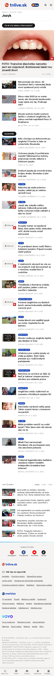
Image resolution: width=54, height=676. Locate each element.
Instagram (12, 555)
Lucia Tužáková (9, 74)
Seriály (34, 627)
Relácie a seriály (28, 599)
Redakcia (30, 585)
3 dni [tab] (43, 485)
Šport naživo (16, 627)
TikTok (43, 555)
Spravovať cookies (44, 585)
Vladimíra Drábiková (27, 196)
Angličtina (23, 335)
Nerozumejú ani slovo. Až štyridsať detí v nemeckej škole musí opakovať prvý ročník (34, 85)
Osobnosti (41, 599)
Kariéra (29, 604)
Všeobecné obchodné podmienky (28, 581)
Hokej (21, 457)
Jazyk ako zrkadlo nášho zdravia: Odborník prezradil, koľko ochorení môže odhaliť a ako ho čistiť (34, 209)
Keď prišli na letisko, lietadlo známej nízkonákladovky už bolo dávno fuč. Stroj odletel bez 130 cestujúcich (33, 492)
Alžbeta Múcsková (26, 148)
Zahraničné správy (34, 576)
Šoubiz (16, 599)
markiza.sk (23, 416)
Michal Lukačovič (26, 451)
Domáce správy (18, 576)
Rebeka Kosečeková (26, 255)
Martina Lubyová (25, 299)
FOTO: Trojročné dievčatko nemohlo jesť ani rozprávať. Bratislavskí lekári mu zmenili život (27, 67)
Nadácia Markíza (9, 608)
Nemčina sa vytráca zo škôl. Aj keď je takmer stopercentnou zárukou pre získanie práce (34, 376)
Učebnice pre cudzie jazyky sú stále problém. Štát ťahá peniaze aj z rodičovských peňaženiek (33, 357)
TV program (7, 599)
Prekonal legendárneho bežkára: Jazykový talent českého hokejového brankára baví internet (35, 464)
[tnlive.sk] (16, 5)
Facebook (23, 555)
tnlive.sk (5, 12)
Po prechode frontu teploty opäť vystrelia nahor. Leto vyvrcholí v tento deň (33, 502)
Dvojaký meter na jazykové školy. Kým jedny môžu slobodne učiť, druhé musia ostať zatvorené (34, 230)
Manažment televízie (42, 604)
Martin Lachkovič (26, 329)
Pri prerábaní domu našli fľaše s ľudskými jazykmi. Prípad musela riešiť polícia (35, 249)
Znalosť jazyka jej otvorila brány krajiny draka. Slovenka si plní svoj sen (35, 173)
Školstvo (22, 222)
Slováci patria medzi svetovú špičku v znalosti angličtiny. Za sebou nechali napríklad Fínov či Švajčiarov (34, 118)
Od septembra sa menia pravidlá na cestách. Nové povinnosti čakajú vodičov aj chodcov (33, 512)
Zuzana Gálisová (25, 238)
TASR (20, 165)
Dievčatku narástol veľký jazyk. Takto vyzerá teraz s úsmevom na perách (34, 409)
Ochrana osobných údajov (13, 585)
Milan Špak (23, 125)
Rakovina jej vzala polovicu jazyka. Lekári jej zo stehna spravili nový (32, 190)
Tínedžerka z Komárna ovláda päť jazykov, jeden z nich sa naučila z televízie (33, 287)
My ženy (22, 184)
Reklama (20, 604)
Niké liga (5, 627)
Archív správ (7, 581)
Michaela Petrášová (27, 180)
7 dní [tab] (50, 485)
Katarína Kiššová (25, 276)
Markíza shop (36, 608)
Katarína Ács (24, 398)
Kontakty (5, 576)
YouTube (34, 555)
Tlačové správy (8, 604)
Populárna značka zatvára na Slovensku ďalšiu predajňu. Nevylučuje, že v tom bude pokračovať (32, 523)
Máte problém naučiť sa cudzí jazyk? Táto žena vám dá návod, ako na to (35, 427)
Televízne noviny (24, 622)
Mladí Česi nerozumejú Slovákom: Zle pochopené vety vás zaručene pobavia (34, 445)
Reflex (21, 281)
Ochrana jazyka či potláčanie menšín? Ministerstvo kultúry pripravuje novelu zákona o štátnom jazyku (33, 157)
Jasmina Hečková (25, 108)
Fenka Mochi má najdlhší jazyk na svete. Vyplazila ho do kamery (33, 323)
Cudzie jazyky (24, 350)
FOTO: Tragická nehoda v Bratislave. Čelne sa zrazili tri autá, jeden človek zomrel (31, 533)
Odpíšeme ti (23, 608)
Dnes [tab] (37, 485)
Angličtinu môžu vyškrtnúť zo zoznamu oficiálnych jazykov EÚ (34, 393)
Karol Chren (24, 91)
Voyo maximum (8, 622)
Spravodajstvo (39, 622)
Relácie (27, 627)
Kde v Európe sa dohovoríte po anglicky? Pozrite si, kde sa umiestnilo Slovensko (34, 141)
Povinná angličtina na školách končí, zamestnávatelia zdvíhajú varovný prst (34, 305)
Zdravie (21, 403)
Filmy (41, 627)
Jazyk (21, 243)
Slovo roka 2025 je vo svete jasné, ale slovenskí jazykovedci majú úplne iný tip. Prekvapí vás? (34, 100)
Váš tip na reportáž (16, 572)
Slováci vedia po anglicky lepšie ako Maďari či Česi (34, 339)
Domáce (13, 12)
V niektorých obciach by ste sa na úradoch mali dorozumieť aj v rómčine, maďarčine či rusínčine (34, 268)
